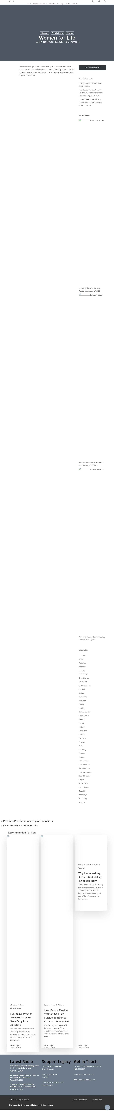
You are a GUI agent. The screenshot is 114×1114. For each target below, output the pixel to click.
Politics (81, 757)
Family (81, 704)
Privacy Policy (97, 1100)
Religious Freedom (86, 772)
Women (70, 33)
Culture (81, 693)
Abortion (44, 33)
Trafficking (83, 798)
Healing (81, 719)
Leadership (83, 731)
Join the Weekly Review (92, 67)
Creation (82, 689)
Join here (45, 1077)
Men (80, 746)
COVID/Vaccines (85, 685)
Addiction (82, 663)
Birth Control (83, 674)
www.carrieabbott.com (87, 1079)
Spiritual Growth (85, 787)
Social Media (83, 783)
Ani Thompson (15, 1045)
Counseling (83, 682)
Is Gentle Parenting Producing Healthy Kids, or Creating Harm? (23, 1085)
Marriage (82, 742)
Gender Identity (84, 712)
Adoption (82, 667)
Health (81, 723)
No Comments (72, 41)
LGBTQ (81, 734)
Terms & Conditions (79, 1100)
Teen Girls (82, 791)
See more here (47, 1085)
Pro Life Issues (57, 33)
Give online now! (48, 1069)
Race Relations (84, 768)
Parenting (82, 749)
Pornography (83, 761)
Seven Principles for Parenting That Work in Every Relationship (24, 1067)
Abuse (81, 659)
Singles (81, 780)
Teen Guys (83, 795)
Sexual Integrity (84, 776)
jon (40, 41)
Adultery (82, 670)
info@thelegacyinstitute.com (84, 1074)
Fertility (81, 708)
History (81, 727)
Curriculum (83, 697)
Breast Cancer (84, 678)
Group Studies (84, 716)
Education (82, 701)
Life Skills (82, 738)
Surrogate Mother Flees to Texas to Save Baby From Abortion (24, 1076)
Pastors (82, 753)
